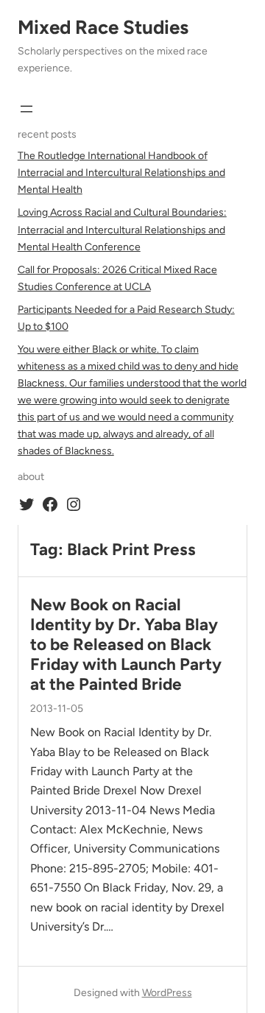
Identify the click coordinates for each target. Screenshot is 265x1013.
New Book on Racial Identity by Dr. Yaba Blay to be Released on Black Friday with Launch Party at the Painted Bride (126, 644)
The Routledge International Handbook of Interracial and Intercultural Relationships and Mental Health (121, 172)
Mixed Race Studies (103, 27)
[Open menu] (26, 109)
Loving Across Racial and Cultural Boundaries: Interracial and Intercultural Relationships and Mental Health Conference (122, 229)
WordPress (167, 992)
